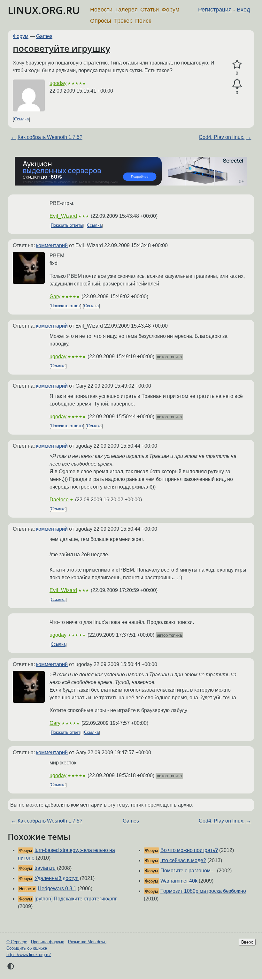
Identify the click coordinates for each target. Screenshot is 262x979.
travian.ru (45, 868)
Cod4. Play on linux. (221, 137)
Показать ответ (65, 306)
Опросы (100, 21)
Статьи (149, 9)
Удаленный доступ (57, 878)
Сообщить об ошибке (26, 948)
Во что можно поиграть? (189, 850)
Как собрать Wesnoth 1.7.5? (50, 137)
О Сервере (16, 941)
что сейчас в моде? (183, 860)
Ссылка (21, 119)
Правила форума (47, 941)
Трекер (123, 21)
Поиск (143, 21)
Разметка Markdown (87, 941)
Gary (55, 296)
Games (44, 36)
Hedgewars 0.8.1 (57, 888)
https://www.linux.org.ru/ (28, 954)
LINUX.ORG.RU (44, 10)
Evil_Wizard (63, 216)
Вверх (247, 942)
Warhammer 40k (178, 881)
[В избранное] (237, 64)
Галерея (126, 9)
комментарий (52, 245)
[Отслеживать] (237, 84)
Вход (243, 9)
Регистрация (215, 9)
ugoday (58, 83)
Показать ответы (67, 225)
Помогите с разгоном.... (188, 870)
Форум (170, 9)
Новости (101, 9)
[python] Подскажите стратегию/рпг (76, 898)
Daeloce (59, 499)
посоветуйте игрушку (61, 48)
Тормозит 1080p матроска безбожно (203, 891)
